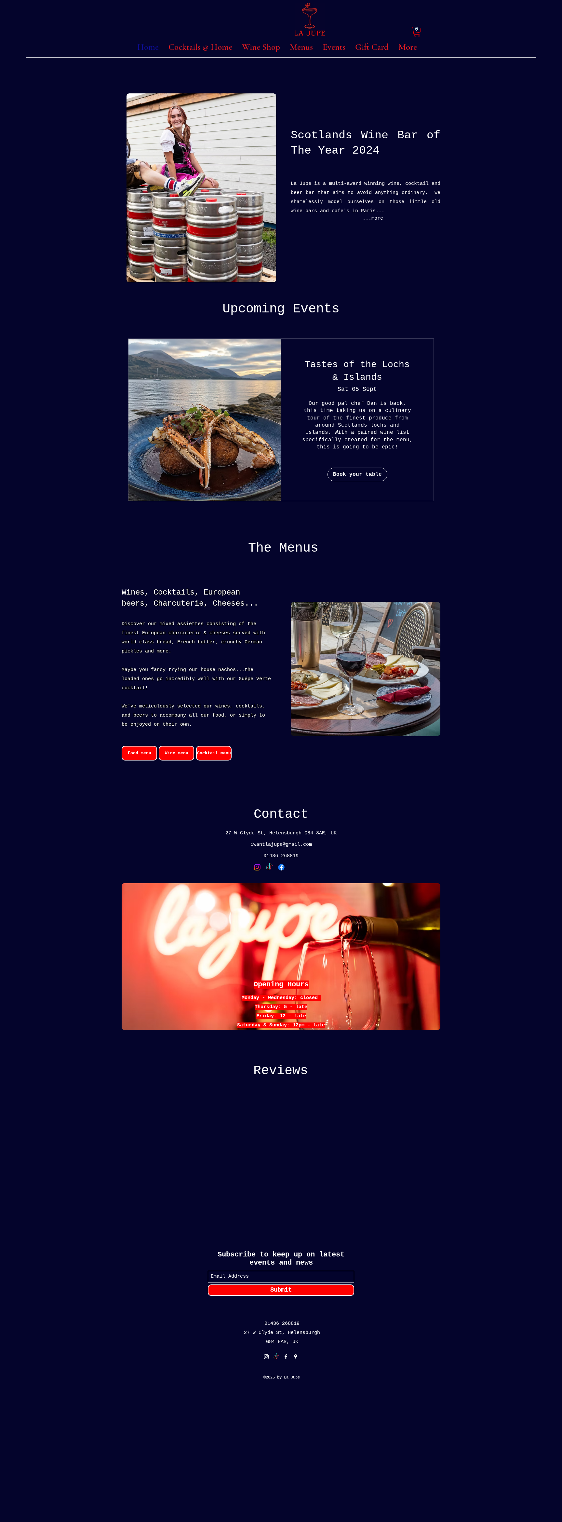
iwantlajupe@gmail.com (281, 844)
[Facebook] (281, 867)
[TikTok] (269, 867)
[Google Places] (295, 1356)
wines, (224, 706)
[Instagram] (257, 867)
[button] (417, 31)
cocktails (249, 706)
